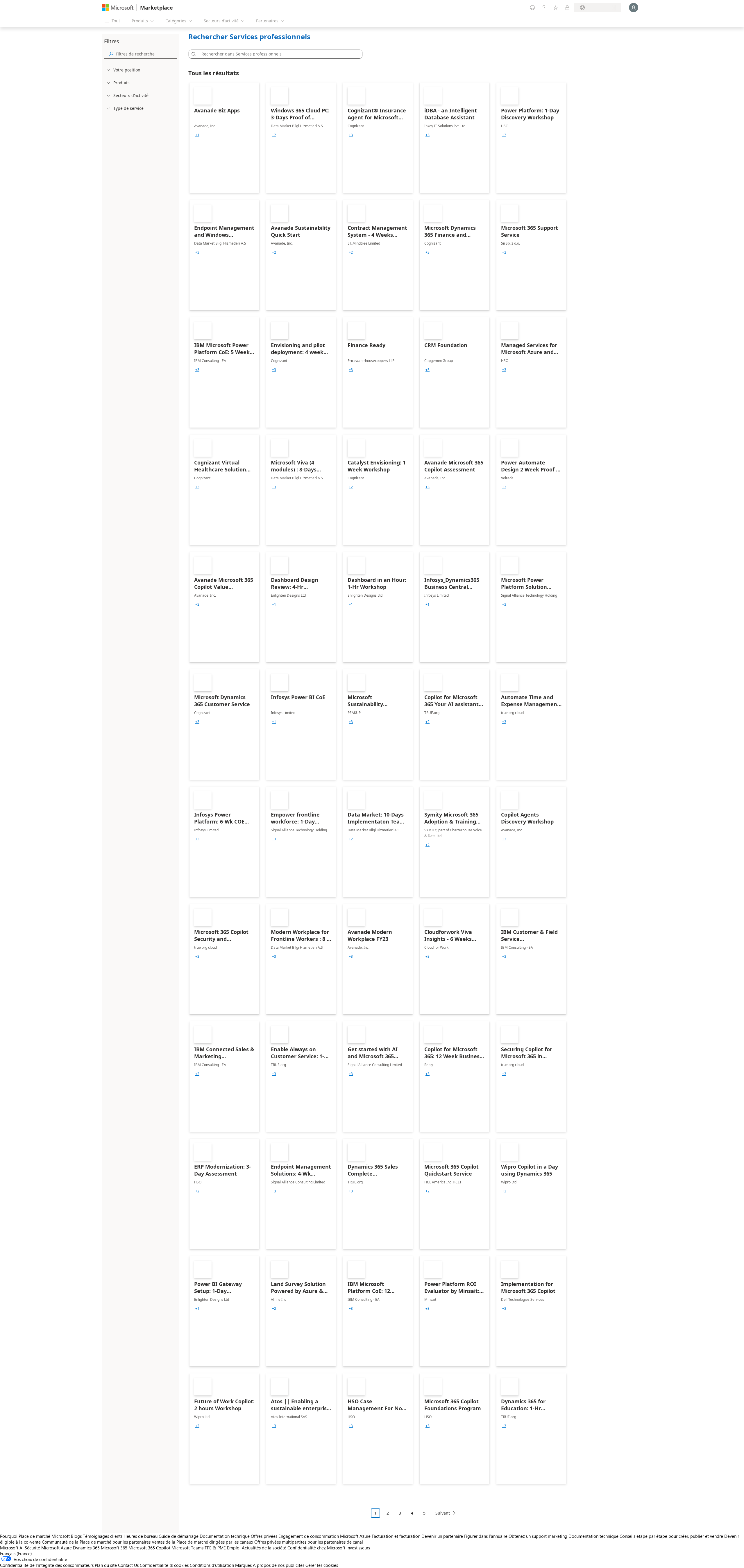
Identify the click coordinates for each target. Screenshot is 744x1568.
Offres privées (264, 1536)
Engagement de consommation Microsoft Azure (325, 1536)
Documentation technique (225, 1536)
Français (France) (16, 1553)
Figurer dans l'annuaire (485, 1536)
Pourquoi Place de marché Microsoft (35, 1536)
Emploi (234, 1548)
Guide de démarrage (178, 1536)
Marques (243, 1565)
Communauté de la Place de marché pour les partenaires (96, 1542)
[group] (197, 135)
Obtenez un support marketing (538, 1536)
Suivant (442, 1513)
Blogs (76, 1536)
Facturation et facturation (396, 1536)
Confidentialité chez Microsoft (316, 1548)
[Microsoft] (118, 7)
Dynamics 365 (86, 1548)
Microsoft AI (12, 1548)
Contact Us (128, 1565)
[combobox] (277, 54)
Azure (66, 1548)
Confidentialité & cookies (164, 1565)
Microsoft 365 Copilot (149, 1548)
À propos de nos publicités (278, 1565)
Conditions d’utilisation (212, 1565)
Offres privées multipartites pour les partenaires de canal (308, 1542)
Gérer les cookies (321, 1565)
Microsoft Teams (187, 1548)
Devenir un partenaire (442, 1536)
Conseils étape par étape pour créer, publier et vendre (671, 1536)
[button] (192, 54)
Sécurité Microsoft (42, 1548)
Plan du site (106, 1565)
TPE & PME (215, 1548)
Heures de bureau (141, 1536)
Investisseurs (358, 1548)
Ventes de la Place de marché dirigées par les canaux (202, 1542)
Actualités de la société (264, 1548)
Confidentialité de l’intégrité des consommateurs (47, 1565)
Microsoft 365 (114, 1548)
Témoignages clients (102, 1536)
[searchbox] (146, 54)
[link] (224, 137)
